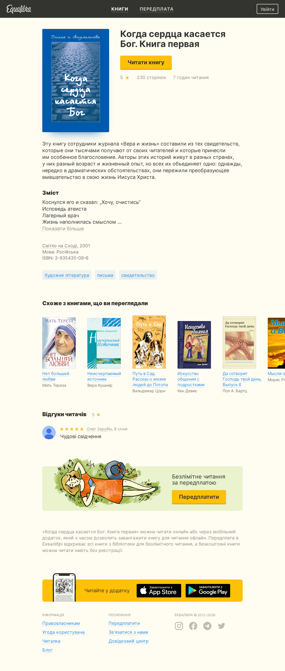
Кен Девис (187, 390)
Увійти (267, 9)
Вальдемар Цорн (148, 390)
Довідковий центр (129, 641)
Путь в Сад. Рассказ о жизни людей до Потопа (150, 379)
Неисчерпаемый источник (104, 376)
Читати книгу (145, 62)
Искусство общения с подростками (191, 379)
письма (105, 275)
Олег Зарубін (99, 428)
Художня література (67, 275)
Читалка (51, 641)
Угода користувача (63, 632)
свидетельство (138, 275)
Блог (47, 650)
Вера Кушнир (99, 385)
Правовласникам (61, 623)
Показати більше (63, 228)
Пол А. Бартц (235, 390)
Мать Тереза (54, 385)
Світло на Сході (59, 245)
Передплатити (199, 497)
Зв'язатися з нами (128, 632)
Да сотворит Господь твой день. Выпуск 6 (242, 379)
